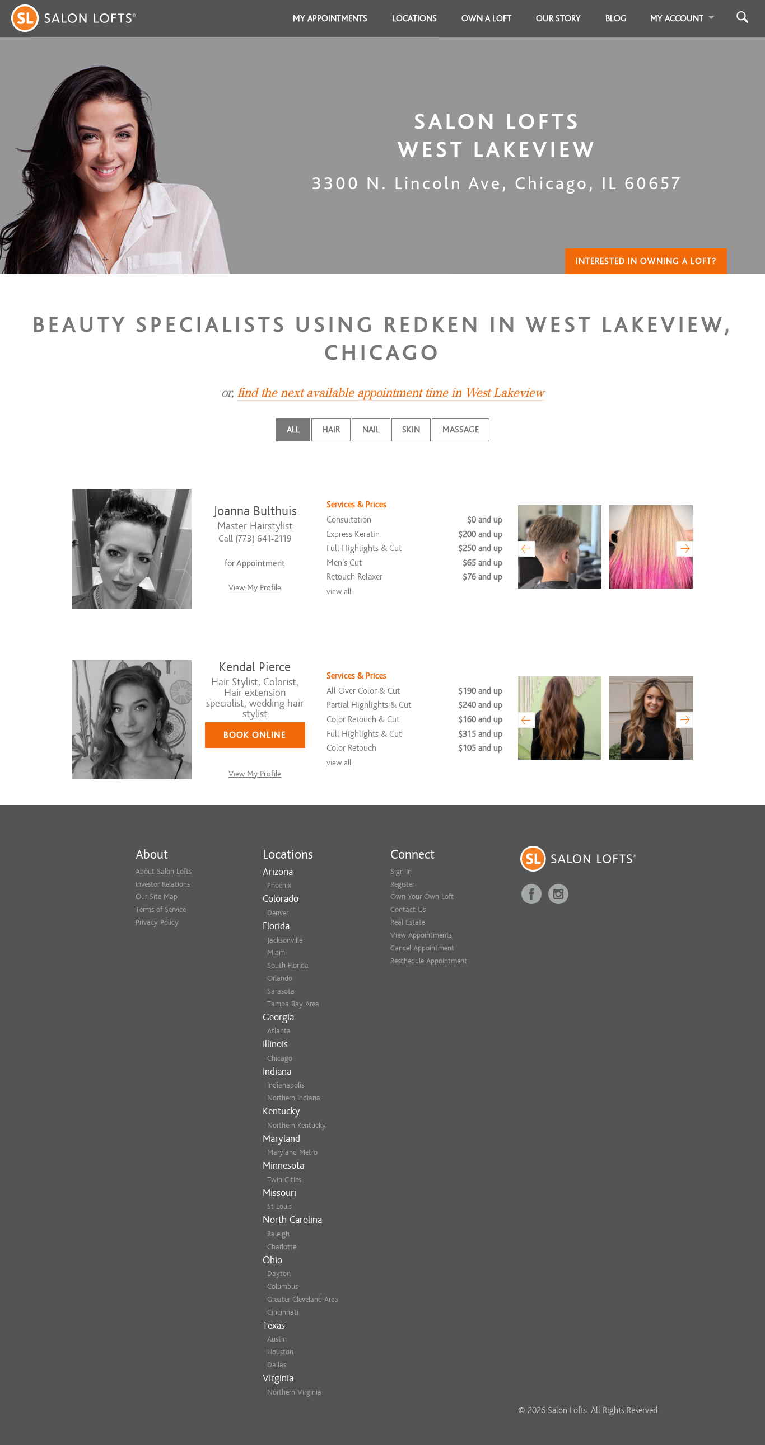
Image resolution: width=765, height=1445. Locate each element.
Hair (331, 430)
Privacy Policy (157, 922)
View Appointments (421, 935)
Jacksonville (284, 940)
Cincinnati (282, 1312)
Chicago (279, 1058)
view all (338, 591)
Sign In (401, 871)
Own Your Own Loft (422, 896)
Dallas (276, 1365)
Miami (277, 952)
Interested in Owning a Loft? (646, 261)
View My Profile (254, 587)
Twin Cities (284, 1179)
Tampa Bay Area (293, 1004)
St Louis (279, 1206)
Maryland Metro (292, 1152)
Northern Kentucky (296, 1125)
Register (402, 884)
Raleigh (278, 1234)
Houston (280, 1352)
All (293, 430)
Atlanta (279, 1031)
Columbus (282, 1286)
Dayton (279, 1273)
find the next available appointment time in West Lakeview (390, 392)
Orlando (279, 978)
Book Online (254, 735)
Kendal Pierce (255, 667)
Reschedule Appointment (428, 961)
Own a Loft (486, 18)
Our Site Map (157, 896)
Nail (371, 430)
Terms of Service (161, 909)
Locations (414, 18)
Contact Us (408, 909)
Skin (411, 430)
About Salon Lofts (164, 871)
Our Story (558, 18)
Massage (460, 430)
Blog (616, 18)
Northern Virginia (294, 1392)
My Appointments (330, 18)
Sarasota (281, 991)
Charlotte (281, 1246)
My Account (676, 18)
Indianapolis (285, 1085)
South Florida (288, 965)
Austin (277, 1339)
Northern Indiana (293, 1098)
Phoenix (279, 885)
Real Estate (407, 922)
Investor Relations (163, 884)
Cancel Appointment (422, 948)
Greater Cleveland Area (302, 1299)
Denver (277, 913)
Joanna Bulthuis (255, 511)
